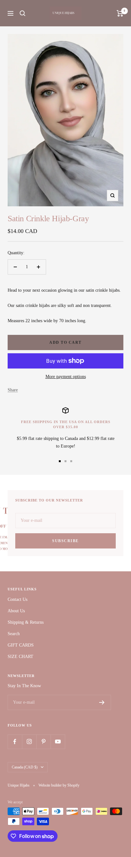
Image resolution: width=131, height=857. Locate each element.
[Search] (22, 13)
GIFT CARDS (21, 645)
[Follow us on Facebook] (15, 741)
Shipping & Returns (26, 622)
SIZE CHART (20, 656)
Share (13, 390)
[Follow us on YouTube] (58, 741)
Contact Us (17, 599)
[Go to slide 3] (71, 461)
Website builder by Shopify (58, 785)
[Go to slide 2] (65, 461)
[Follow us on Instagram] (29, 741)
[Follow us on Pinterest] (43, 741)
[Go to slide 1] (60, 461)
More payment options (65, 376)
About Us (16, 610)
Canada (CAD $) (25, 767)
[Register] (102, 702)
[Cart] (120, 13)
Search (14, 633)
